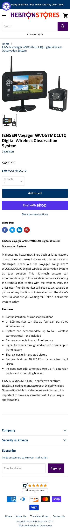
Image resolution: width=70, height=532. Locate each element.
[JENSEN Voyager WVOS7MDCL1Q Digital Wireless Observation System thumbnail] (9, 120)
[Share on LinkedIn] (19, 230)
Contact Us (59, 516)
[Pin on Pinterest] (27, 230)
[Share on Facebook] (5, 230)
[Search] (63, 26)
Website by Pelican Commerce (35, 525)
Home (6, 43)
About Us (21, 516)
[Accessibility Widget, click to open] (6, 6)
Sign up (56, 468)
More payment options (35, 214)
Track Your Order (39, 516)
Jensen (9, 151)
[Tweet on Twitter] (12, 230)
